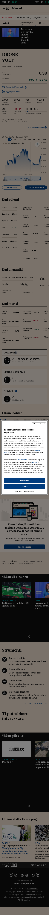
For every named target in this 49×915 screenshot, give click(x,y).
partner (35, 462)
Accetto (25, 486)
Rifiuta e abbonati (39, 424)
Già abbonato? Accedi (24, 491)
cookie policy (22, 459)
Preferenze (24, 480)
